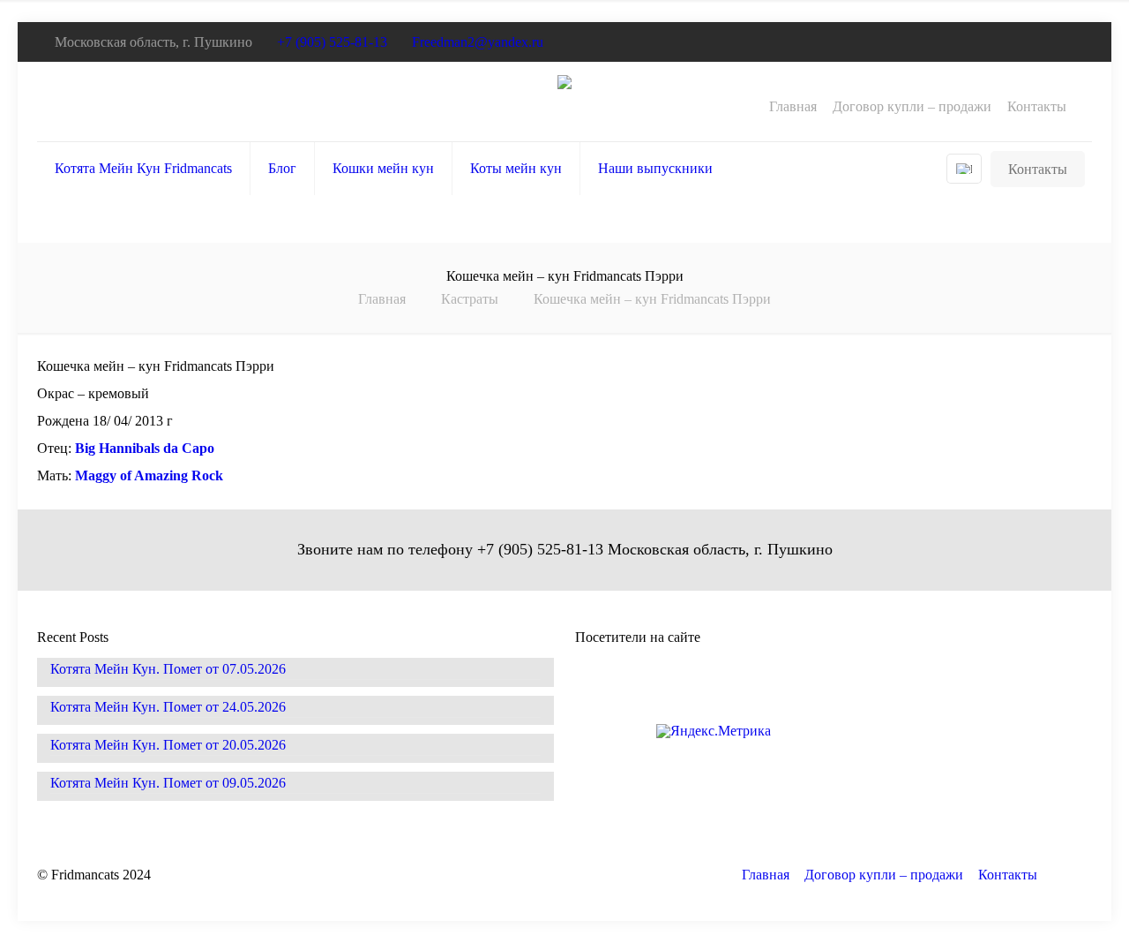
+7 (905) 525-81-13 (332, 41)
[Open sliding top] (1109, 20)
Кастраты (469, 298)
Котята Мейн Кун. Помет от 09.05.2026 (168, 783)
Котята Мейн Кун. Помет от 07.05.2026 (168, 669)
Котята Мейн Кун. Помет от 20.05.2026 (168, 745)
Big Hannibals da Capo (144, 448)
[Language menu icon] (964, 169)
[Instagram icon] (1067, 42)
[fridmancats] (564, 101)
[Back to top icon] (1073, 878)
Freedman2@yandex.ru (477, 41)
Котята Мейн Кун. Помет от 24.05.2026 (168, 707)
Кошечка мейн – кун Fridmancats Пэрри (652, 298)
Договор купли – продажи (912, 107)
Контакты (1036, 107)
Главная (793, 107)
